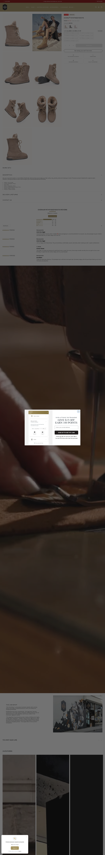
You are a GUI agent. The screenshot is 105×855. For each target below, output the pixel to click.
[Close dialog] (78, 411)
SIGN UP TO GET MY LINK (66, 432)
